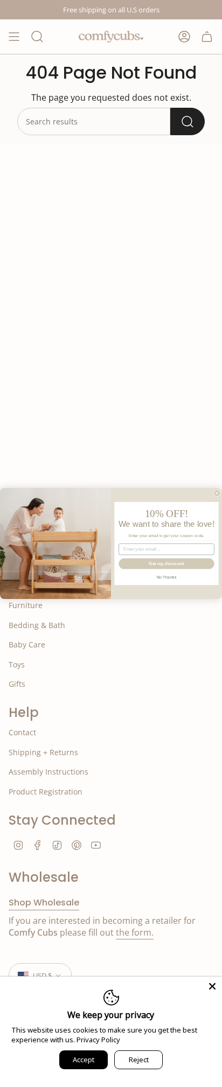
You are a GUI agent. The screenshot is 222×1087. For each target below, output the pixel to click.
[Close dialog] (217, 493)
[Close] (212, 986)
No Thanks (166, 577)
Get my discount (166, 563)
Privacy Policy (98, 1039)
